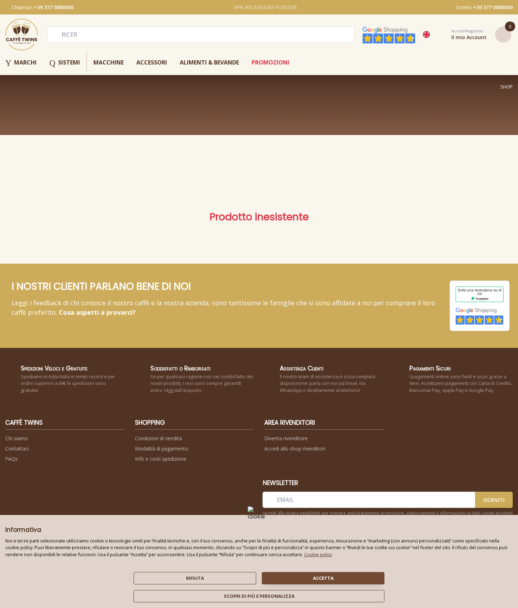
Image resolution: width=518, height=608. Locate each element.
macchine (108, 62)
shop (506, 87)
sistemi (64, 63)
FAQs (11, 458)
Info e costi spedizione (160, 458)
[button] (461, 34)
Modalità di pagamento (161, 448)
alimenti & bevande (209, 62)
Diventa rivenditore (286, 438)
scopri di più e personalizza (259, 596)
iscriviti (494, 499)
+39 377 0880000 (54, 7)
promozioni (270, 62)
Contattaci (17, 448)
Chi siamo (16, 438)
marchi (21, 63)
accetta (323, 578)
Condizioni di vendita (158, 438)
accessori (151, 62)
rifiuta (195, 578)
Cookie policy (318, 554)
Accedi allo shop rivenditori (294, 448)
